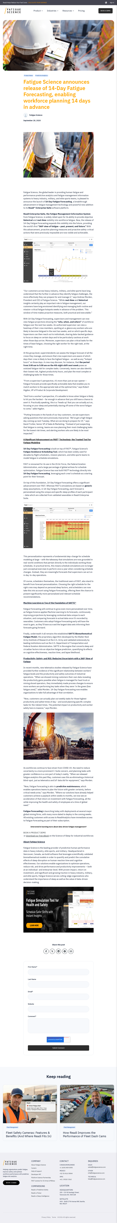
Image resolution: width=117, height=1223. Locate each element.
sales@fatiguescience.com (97, 1167)
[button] (106, 2)
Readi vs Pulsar (36, 1193)
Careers (33, 1168)
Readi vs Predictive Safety (39, 1190)
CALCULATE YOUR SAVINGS (37, 2)
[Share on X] (52, 951)
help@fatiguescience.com (96, 1179)
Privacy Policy (46, 1217)
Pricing (81, 10)
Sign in (112, 2)
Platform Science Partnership (41, 1177)
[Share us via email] (70, 951)
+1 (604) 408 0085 (66, 1168)
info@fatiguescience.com (96, 1173)
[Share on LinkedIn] (58, 951)
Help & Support (36, 1171)
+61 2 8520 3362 (66, 1179)
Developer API (36, 1174)
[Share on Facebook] (46, 951)
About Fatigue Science (38, 1165)
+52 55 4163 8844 (66, 1173)
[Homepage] (12, 10)
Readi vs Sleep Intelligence (40, 1196)
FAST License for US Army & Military (43, 1181)
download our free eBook (37, 835)
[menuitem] (37, 10)
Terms (54, 1217)
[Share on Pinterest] (64, 951)
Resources (67, 10)
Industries (51, 10)
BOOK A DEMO (105, 11)
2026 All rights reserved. (67, 1217)
